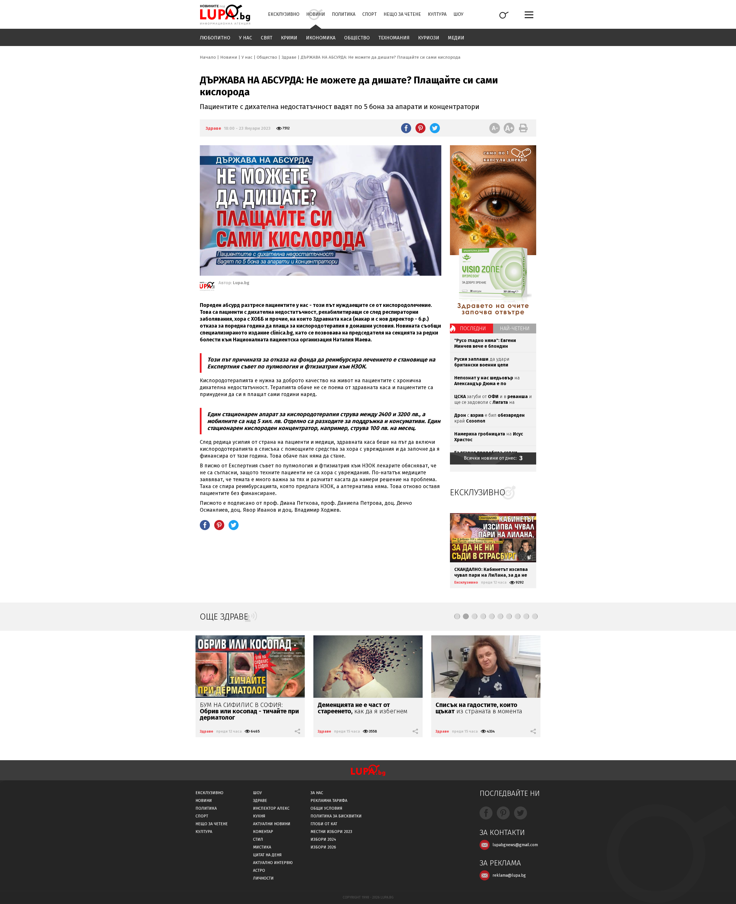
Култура (437, 14)
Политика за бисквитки (336, 816)
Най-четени (515, 328)
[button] (457, 616)
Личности (263, 878)
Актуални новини (271, 823)
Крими (289, 38)
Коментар (263, 831)
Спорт (369, 14)
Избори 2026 (323, 847)
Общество (357, 38)
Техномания (393, 38)
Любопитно (215, 38)
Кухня (259, 816)
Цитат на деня (267, 855)
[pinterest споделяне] (420, 128)
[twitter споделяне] (435, 128)
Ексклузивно (283, 14)
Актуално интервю (273, 862)
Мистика (262, 847)
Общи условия (326, 808)
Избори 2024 (323, 839)
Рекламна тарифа (328, 800)
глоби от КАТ (323, 823)
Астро (259, 870)
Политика (343, 14)
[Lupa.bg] (207, 287)
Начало (208, 57)
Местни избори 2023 (331, 831)
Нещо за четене (402, 14)
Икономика (321, 38)
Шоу (458, 14)
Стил (258, 839)
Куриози (428, 38)
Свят (266, 38)
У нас (245, 38)
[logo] (225, 14)
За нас (316, 792)
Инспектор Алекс (271, 808)
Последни (473, 328)
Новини (315, 14)
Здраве (288, 57)
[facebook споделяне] (406, 128)
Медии (456, 38)
